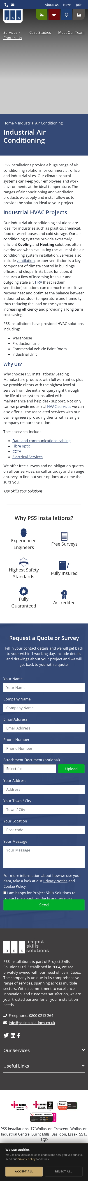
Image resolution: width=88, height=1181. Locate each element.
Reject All (63, 1171)
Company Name (17, 699)
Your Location (15, 821)
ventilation (26, 260)
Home (8, 123)
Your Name (13, 678)
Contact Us (12, 37)
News (67, 4)
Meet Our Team (71, 32)
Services (10, 32)
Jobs (79, 4)
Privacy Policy (26, 1159)
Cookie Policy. (15, 886)
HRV (38, 282)
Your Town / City (17, 800)
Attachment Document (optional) (31, 759)
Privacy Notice (55, 880)
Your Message (15, 841)
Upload (71, 768)
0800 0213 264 (41, 1015)
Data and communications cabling (41, 440)
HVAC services (59, 406)
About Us (52, 4)
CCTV (16, 451)
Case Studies (40, 32)
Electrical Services (27, 456)
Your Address (14, 780)
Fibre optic (21, 446)
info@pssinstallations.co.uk (32, 1022)
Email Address (15, 719)
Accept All (24, 1171)
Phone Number (16, 739)
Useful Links (16, 1066)
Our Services (16, 1050)
